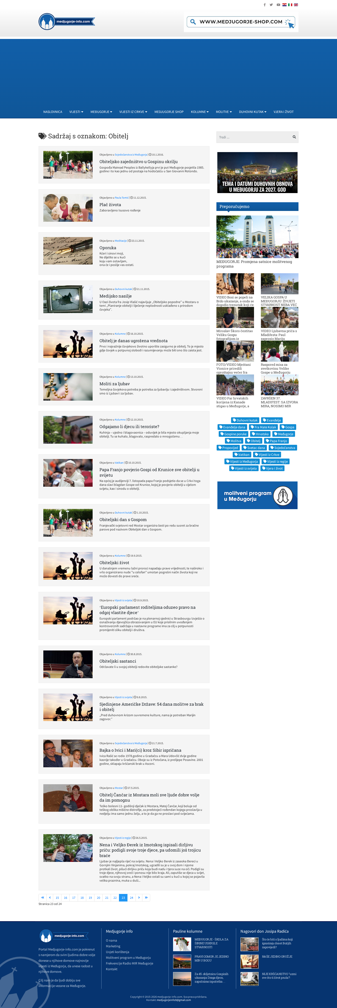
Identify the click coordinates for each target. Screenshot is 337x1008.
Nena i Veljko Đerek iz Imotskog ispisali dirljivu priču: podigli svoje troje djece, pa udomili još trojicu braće (150, 850)
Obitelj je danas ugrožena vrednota (133, 340)
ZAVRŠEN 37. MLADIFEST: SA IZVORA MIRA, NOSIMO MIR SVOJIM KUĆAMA (279, 404)
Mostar (119, 787)
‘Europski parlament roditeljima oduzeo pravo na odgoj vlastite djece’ (147, 609)
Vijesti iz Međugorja (244, 461)
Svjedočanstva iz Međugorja (131, 154)
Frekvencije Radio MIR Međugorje (129, 963)
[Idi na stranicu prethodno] (49, 898)
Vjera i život (284, 111)
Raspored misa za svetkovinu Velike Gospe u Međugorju (275, 368)
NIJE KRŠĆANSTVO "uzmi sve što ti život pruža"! (279, 976)
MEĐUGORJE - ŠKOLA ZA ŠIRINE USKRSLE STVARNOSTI (211, 943)
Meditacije (121, 240)
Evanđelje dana (234, 427)
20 (98, 898)
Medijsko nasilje (115, 296)
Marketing (113, 946)
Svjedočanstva (284, 447)
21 (106, 898)
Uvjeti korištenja (117, 952)
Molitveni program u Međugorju (128, 957)
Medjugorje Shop (169, 111)
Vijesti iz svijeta (123, 600)
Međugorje (285, 434)
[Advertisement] (168, 71)
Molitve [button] (222, 111)
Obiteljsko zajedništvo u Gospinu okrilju (138, 161)
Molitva (236, 441)
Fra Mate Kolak (265, 427)
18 (82, 898)
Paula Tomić (122, 197)
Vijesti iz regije (123, 837)
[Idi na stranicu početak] (43, 898)
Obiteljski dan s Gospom (123, 519)
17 (73, 898)
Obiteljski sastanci (117, 661)
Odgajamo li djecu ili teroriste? (129, 426)
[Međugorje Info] (67, 21)
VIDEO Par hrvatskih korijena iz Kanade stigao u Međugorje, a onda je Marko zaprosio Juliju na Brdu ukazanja (234, 406)
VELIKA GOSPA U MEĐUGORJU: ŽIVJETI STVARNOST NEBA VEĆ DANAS (279, 303)
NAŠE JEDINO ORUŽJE (277, 956)
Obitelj (255, 441)
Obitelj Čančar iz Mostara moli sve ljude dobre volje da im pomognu (149, 797)
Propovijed (230, 447)
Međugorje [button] (100, 111)
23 (123, 898)
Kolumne (120, 333)
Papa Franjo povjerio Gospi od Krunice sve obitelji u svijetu (149, 472)
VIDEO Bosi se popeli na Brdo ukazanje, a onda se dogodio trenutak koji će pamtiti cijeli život (235, 303)
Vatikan (119, 462)
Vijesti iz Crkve (269, 454)
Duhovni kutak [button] (251, 111)
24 (131, 898)
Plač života (110, 204)
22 (115, 898)
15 (57, 898)
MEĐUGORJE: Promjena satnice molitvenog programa (254, 263)
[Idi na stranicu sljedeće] (138, 898)
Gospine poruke (235, 434)
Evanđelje (274, 420)
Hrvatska (262, 434)
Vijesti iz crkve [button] (131, 111)
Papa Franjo (278, 441)
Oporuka (107, 247)
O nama (111, 940)
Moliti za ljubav (114, 383)
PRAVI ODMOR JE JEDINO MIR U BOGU (212, 958)
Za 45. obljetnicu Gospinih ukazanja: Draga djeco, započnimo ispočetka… (211, 978)
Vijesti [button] (74, 111)
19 (90, 898)
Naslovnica (52, 111)
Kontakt (111, 969)
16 (65, 898)
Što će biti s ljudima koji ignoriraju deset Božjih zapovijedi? (277, 943)
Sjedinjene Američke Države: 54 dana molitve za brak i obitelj (151, 706)
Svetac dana (256, 447)
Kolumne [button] (198, 111)
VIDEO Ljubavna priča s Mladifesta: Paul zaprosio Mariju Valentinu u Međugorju (279, 336)
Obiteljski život (114, 562)
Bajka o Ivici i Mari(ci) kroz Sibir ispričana (140, 750)
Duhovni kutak (123, 289)
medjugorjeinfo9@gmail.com (174, 1000)
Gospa (289, 427)
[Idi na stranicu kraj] (146, 898)
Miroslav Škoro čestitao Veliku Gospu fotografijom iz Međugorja (234, 336)
